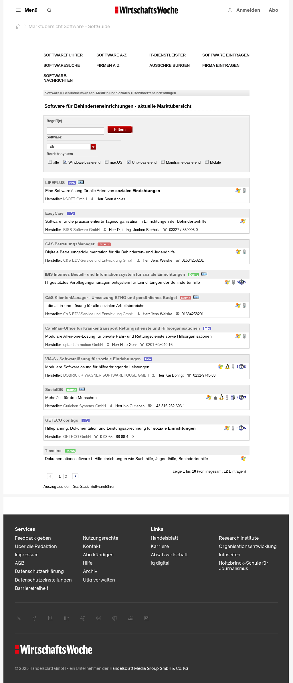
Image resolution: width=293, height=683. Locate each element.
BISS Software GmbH (82, 230)
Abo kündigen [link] (98, 554)
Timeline (53, 450)
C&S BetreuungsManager (69, 244)
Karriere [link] (160, 546)
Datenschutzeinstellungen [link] (43, 580)
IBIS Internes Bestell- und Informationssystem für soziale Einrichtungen (115, 274)
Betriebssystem (60, 154)
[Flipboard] (146, 617)
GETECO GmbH (77, 437)
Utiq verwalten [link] (99, 580)
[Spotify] (98, 617)
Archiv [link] (90, 571)
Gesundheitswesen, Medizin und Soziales (96, 93)
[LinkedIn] (66, 617)
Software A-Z (111, 55)
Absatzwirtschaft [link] (169, 554)
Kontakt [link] (91, 546)
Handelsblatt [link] (164, 538)
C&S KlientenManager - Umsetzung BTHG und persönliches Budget (111, 297)
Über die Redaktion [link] (36, 546)
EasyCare (54, 213)
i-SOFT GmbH (75, 199)
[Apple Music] (114, 617)
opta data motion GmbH (83, 345)
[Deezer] (130, 617)
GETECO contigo (61, 420)
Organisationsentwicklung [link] (248, 546)
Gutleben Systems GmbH (85, 406)
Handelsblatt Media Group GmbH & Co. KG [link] (149, 668)
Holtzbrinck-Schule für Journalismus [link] (243, 566)
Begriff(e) (54, 121)
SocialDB (54, 389)
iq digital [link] (160, 563)
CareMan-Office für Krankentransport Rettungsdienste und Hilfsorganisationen (122, 328)
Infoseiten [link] (229, 554)
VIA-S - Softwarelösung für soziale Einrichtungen (93, 359)
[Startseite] (18, 26)
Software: (54, 137)
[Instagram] (50, 617)
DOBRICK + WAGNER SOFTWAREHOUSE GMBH (106, 375)
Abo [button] (273, 10)
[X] (18, 617)
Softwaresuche (61, 65)
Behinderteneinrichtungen (155, 93)
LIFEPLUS (55, 182)
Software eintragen (226, 55)
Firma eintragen (220, 65)
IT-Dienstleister (167, 55)
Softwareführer (63, 55)
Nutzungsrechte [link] (100, 538)
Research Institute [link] (239, 538)
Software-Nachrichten (58, 78)
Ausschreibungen (169, 65)
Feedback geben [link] (33, 538)
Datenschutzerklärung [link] (39, 571)
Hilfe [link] (87, 563)
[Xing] (82, 617)
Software (52, 93)
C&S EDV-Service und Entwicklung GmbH (98, 260)
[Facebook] (34, 617)
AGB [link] (19, 563)
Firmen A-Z (108, 65)
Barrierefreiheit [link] (31, 588)
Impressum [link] (26, 554)
